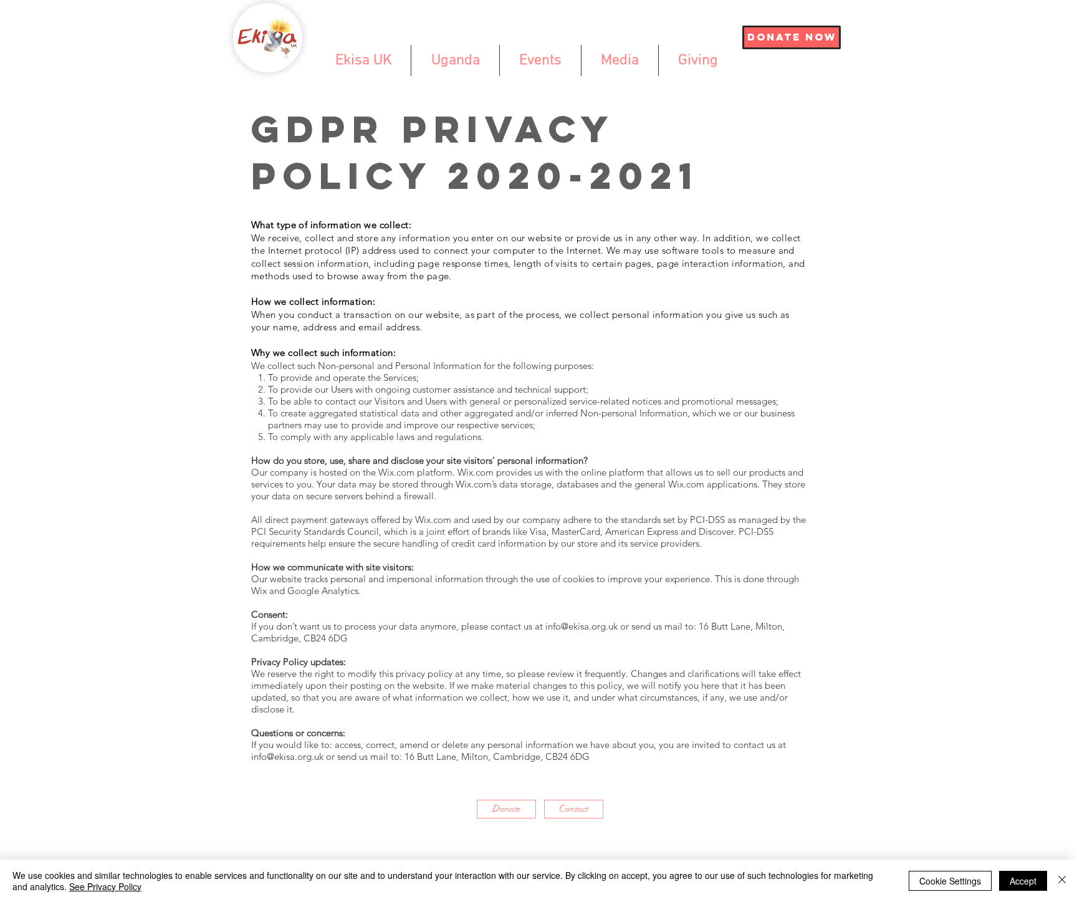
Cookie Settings (950, 881)
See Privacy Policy (105, 886)
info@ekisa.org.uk (581, 626)
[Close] (1062, 881)
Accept (1023, 881)
